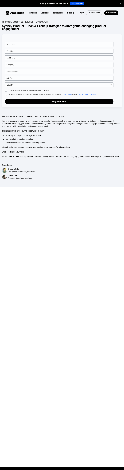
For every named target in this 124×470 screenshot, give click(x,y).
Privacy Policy (67, 94)
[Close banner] (120, 3)
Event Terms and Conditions (87, 94)
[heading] (54, 3)
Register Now (59, 101)
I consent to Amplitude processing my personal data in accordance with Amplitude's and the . (52, 94)
